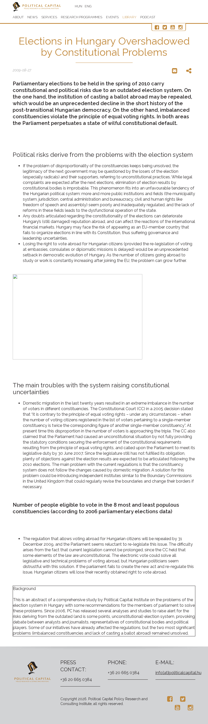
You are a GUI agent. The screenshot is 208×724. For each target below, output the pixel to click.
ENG (88, 6)
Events (112, 17)
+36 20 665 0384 (76, 679)
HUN (78, 6)
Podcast (147, 17)
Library (129, 17)
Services (49, 17)
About (18, 17)
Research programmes (81, 17)
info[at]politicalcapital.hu (178, 672)
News (32, 17)
